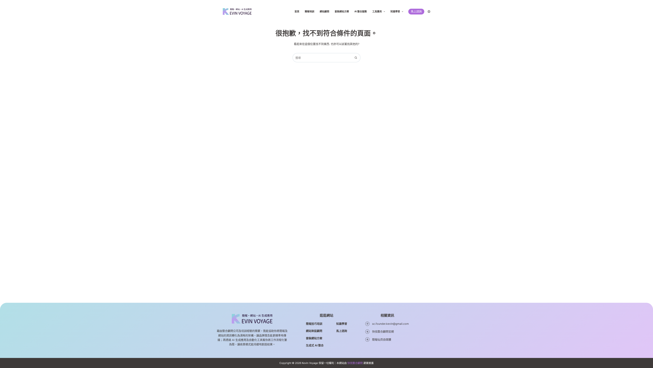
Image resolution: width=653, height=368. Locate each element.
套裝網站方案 (342, 11)
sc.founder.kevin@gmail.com (390, 323)
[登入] (429, 11)
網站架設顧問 (314, 331)
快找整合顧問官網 (383, 331)
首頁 (297, 11)
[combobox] (322, 57)
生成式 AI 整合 (315, 345)
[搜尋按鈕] (355, 57)
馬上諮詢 (416, 11)
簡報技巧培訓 (314, 323)
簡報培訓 (309, 11)
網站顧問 (324, 11)
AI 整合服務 (360, 11)
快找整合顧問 (355, 363)
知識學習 (395, 11)
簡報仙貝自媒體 (381, 339)
